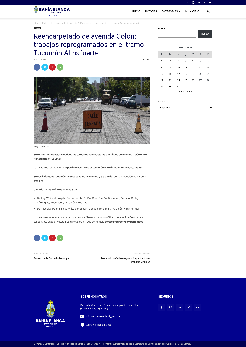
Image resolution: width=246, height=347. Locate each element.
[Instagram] (193, 2)
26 (193, 80)
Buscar (162, 28)
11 (185, 67)
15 (161, 73)
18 (185, 73)
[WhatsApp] (60, 67)
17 (178, 73)
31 (178, 86)
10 (178, 67)
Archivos (162, 101)
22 (161, 80)
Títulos (45, 23)
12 (193, 67)
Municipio (192, 11)
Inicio (136, 11)
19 (193, 73)
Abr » (189, 91)
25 (185, 80)
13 (200, 67)
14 (208, 67)
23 (170, 80)
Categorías (170, 11)
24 (178, 80)
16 (170, 73)
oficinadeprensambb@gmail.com (103, 316)
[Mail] (198, 2)
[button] (208, 11)
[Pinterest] (52, 67)
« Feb (181, 91)
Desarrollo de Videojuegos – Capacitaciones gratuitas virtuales (125, 260)
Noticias (151, 11)
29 (161, 86)
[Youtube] (209, 2)
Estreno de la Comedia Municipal (51, 258)
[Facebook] (187, 2)
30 (170, 86)
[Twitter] (204, 2)
